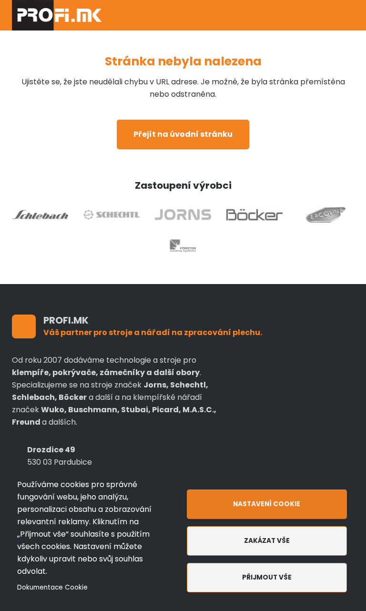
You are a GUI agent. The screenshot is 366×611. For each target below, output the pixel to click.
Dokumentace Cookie (52, 587)
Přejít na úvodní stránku (183, 134)
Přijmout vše (267, 577)
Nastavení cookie (266, 504)
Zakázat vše (267, 540)
